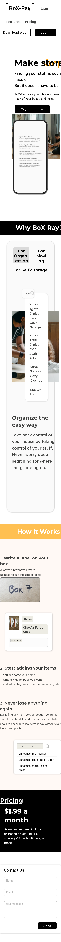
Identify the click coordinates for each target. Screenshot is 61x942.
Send (47, 926)
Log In (45, 32)
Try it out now (32, 109)
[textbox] (25, 644)
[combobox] (28, 642)
